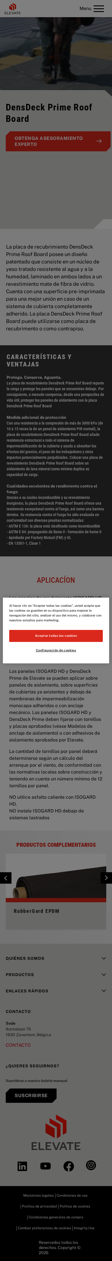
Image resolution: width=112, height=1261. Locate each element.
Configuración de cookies (56, 650)
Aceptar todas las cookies (56, 636)
